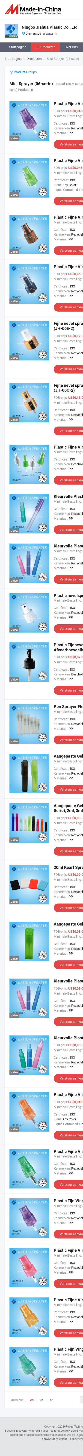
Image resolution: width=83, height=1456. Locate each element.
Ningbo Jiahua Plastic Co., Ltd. (50, 27)
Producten (47, 47)
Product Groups (25, 72)
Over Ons (71, 47)
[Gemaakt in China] (34, 9)
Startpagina (17, 47)
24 (32, 1400)
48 (51, 1399)
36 (42, 1399)
